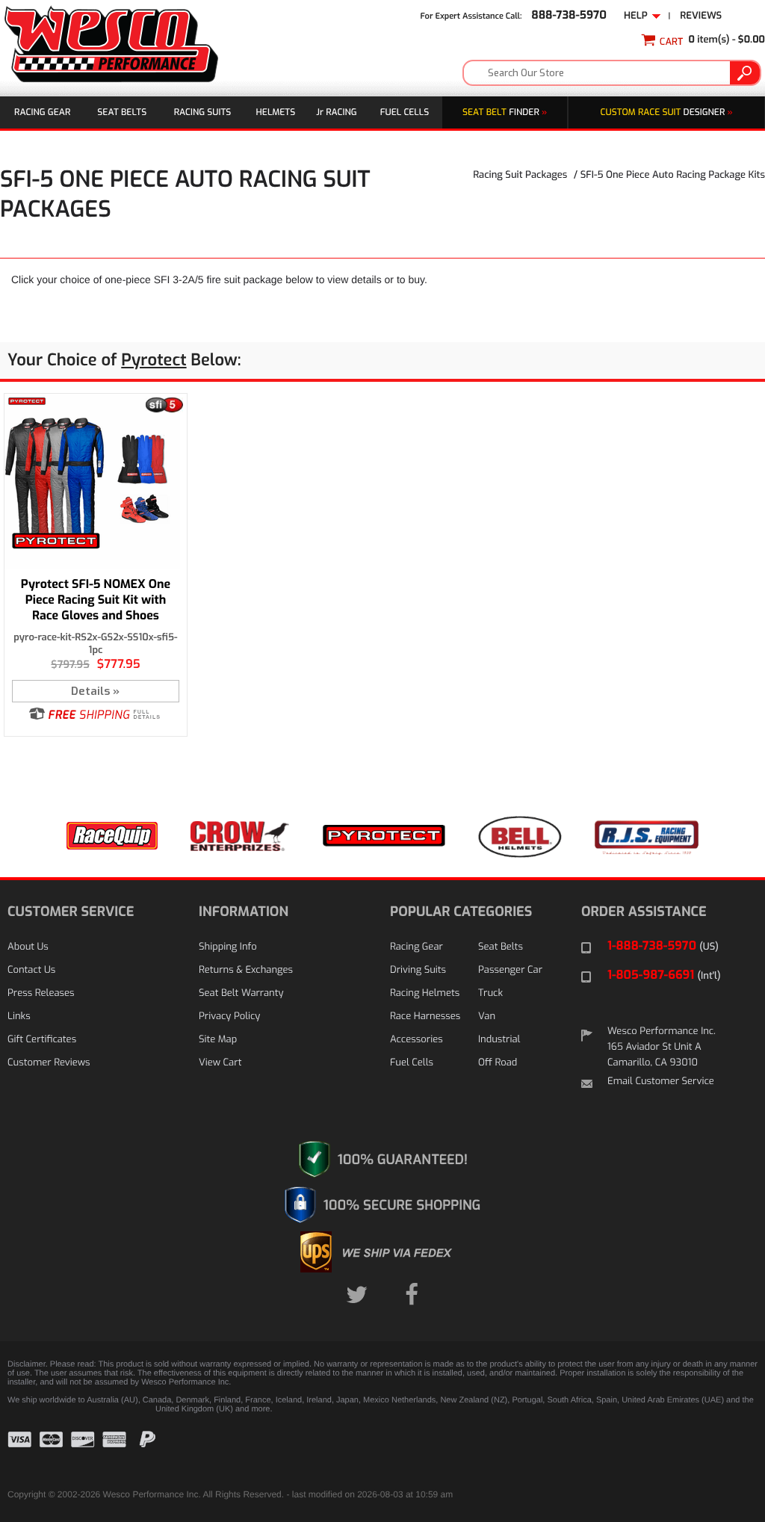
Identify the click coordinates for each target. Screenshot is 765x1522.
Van (486, 1016)
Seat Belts (121, 112)
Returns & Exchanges (246, 970)
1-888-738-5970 (663, 946)
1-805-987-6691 (664, 975)
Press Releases (41, 993)
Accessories (416, 1039)
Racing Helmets (424, 993)
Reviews (701, 16)
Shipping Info (228, 947)
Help (638, 16)
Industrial (499, 1039)
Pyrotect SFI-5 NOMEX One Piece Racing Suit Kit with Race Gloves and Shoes (95, 600)
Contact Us (31, 970)
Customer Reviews (48, 1063)
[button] (720, 1450)
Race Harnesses (425, 1016)
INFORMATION (243, 912)
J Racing (336, 112)
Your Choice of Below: (124, 360)
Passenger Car (510, 970)
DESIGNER (667, 112)
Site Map (218, 1039)
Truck (490, 993)
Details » (95, 691)
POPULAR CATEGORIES (461, 912)
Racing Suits (203, 112)
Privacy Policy (229, 1016)
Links (19, 1016)
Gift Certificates (41, 1039)
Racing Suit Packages (520, 175)
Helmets (276, 112)
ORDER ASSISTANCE (644, 912)
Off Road (497, 1063)
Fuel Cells (404, 112)
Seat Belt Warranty (241, 993)
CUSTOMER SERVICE (70, 912)
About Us (28, 947)
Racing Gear (42, 112)
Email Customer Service (660, 1081)
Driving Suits (418, 970)
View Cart (220, 1063)
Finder (504, 112)
